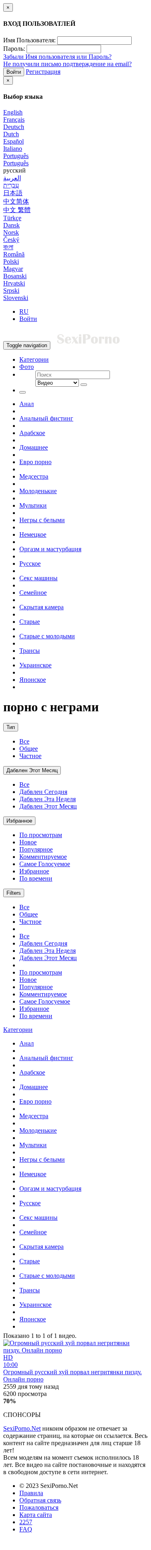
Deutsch (13, 126)
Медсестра (33, 476)
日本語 (13, 193)
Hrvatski (14, 283)
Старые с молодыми (47, 636)
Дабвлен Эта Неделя (47, 799)
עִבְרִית (11, 185)
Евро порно (35, 461)
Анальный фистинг (46, 418)
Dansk (11, 225)
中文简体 (16, 201)
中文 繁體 (17, 209)
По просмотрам (40, 834)
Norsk (11, 232)
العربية (12, 178)
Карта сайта (35, 1514)
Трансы (29, 650)
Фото (26, 366)
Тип (10, 727)
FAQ (25, 1529)
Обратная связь (40, 1500)
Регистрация (43, 71)
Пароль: (14, 48)
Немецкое (32, 534)
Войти (13, 72)
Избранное (19, 821)
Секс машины (38, 578)
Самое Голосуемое (44, 863)
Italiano (12, 148)
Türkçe (12, 218)
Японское (32, 679)
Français (14, 119)
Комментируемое (43, 856)
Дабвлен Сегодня (43, 791)
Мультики (33, 505)
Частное (30, 755)
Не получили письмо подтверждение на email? (67, 63)
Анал (26, 403)
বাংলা (8, 247)
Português (16, 155)
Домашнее (33, 447)
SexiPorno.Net (22, 1428)
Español (13, 141)
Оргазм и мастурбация (50, 549)
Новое (28, 842)
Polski (11, 261)
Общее (28, 748)
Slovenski (15, 297)
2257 (25, 1522)
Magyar (13, 268)
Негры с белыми (42, 520)
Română (14, 254)
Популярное (36, 849)
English (13, 112)
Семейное (33, 592)
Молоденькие (38, 490)
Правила (31, 1493)
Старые (29, 621)
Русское (30, 563)
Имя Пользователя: (29, 40)
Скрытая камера (41, 607)
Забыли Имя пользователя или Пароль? (57, 56)
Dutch (11, 134)
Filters (13, 893)
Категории (34, 359)
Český (11, 239)
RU (24, 311)
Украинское (35, 665)
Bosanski (15, 276)
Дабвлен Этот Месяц (32, 770)
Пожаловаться (38, 1507)
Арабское (32, 432)
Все (24, 741)
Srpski (11, 290)
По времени (35, 878)
